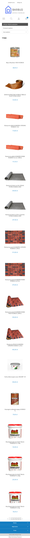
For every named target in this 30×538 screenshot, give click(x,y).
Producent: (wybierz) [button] (8, 28)
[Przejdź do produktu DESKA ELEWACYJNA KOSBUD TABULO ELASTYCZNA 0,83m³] (15, 84)
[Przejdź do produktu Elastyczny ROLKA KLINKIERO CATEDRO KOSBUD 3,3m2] (15, 334)
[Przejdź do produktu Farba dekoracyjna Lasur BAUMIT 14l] (15, 366)
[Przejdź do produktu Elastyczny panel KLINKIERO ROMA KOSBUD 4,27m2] (15, 269)
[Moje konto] (19, 18)
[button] (4, 18)
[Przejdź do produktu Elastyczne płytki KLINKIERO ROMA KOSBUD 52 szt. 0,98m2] (15, 146)
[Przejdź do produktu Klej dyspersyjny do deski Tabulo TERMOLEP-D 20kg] (15, 464)
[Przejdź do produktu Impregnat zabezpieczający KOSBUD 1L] (15, 399)
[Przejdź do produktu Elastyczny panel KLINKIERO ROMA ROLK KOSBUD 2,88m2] (15, 301)
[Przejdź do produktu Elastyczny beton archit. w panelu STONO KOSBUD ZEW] (15, 206)
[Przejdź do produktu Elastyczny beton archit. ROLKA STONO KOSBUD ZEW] (15, 177)
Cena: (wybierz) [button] (6, 32)
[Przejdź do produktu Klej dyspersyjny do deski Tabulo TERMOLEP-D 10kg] (15, 431)
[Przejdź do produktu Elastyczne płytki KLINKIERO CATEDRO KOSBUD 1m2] (15, 116)
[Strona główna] (15, 9)
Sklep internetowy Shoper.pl (15, 537)
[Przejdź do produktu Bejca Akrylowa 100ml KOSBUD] (15, 52)
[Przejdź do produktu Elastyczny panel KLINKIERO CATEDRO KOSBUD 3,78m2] (15, 236)
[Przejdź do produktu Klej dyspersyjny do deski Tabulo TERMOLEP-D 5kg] (15, 496)
